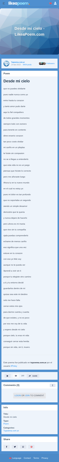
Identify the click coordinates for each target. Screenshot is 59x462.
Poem (6, 424)
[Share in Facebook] (6, 447)
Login (18, 395)
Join (27, 395)
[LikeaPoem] (19, 3)
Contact (27, 458)
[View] (16, 376)
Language (16, 458)
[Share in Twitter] (15, 447)
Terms (36, 458)
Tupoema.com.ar (18, 62)
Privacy (45, 458)
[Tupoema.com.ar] (6, 64)
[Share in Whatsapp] (23, 447)
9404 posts (27, 65)
